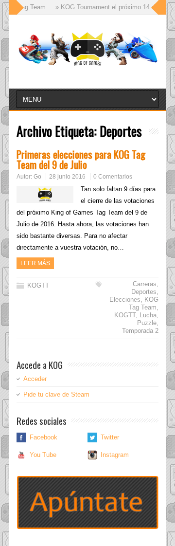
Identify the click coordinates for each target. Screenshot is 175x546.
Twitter (110, 437)
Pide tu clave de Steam (56, 394)
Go (37, 176)
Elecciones (124, 299)
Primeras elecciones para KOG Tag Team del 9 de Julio (81, 159)
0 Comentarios (112, 176)
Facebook (43, 437)
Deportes (144, 291)
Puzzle (147, 323)
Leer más (35, 263)
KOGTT (38, 285)
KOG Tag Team (143, 303)
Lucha (148, 315)
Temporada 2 (140, 330)
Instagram (115, 454)
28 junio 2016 (67, 176)
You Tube (43, 454)
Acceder (35, 378)
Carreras (145, 284)
